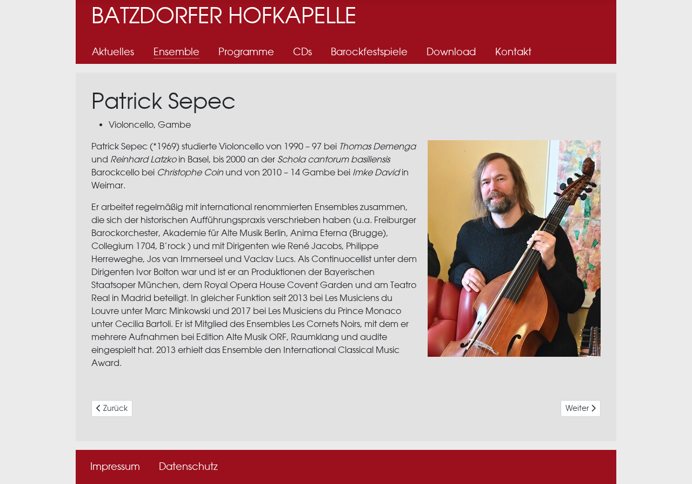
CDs (302, 51)
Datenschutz (188, 466)
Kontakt (513, 51)
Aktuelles (113, 51)
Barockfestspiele (369, 51)
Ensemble (176, 51)
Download (451, 51)
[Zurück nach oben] (673, 464)
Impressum (115, 466)
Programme (246, 51)
